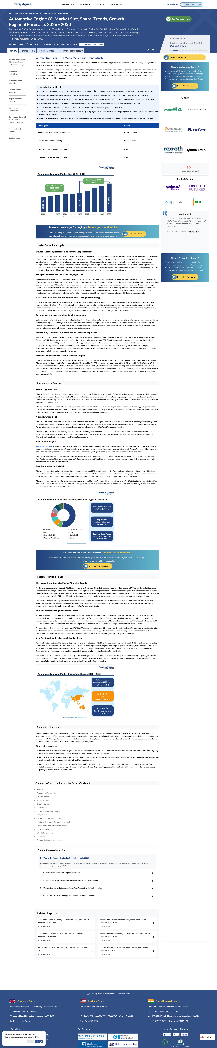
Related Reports (15, 138)
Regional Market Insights (15, 100)
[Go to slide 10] (203, 50)
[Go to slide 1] (171, 50)
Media (100, 4)
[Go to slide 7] (193, 50)
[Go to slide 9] (199, 50)
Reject (30, 1042)
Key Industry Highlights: (14, 72)
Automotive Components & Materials (28, 13)
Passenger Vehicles (43, 446)
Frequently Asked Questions (16, 130)
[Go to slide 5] (186, 50)
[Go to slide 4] (183, 50)
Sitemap (38, 1044)
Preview (13, 50)
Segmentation (27, 50)
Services (84, 4)
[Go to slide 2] (174, 50)
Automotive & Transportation (91, 44)
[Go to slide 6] (190, 50)
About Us (115, 4)
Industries (67, 4)
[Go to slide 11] (206, 50)
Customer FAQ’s (42, 1035)
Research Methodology (71, 50)
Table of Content (46, 50)
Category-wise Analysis (15, 90)
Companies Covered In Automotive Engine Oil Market (17, 119)
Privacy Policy (41, 1039)
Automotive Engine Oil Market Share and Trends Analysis (17, 62)
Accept (39, 1042)
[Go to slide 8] (196, 50)
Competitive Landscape (14, 109)
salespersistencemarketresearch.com (110, 993)
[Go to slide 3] (179, 50)
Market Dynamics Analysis (16, 81)
